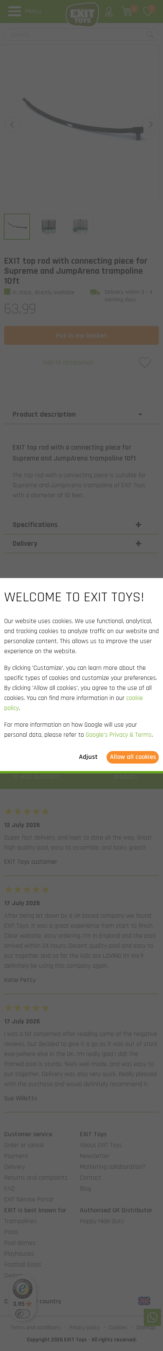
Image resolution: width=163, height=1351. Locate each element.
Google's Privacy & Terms (119, 734)
